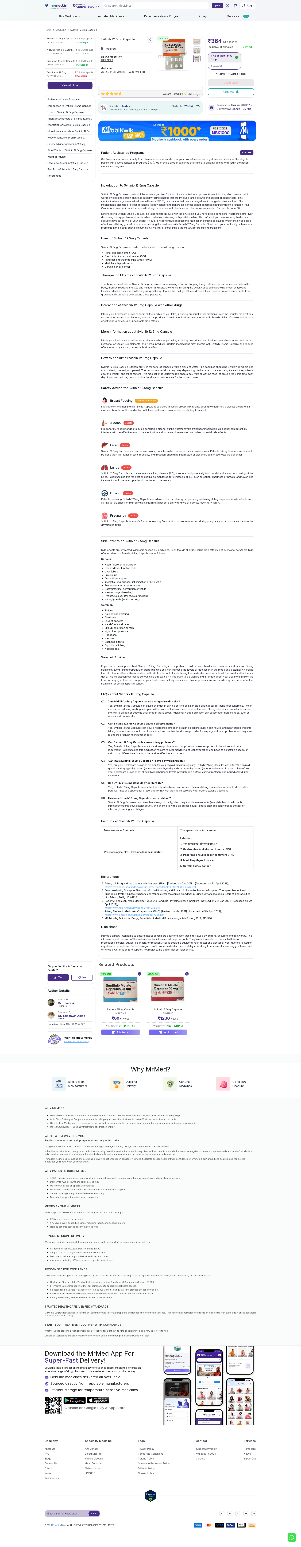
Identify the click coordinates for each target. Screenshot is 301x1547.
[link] (48, 30)
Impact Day (250, 1458)
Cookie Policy (146, 1473)
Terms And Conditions (150, 1453)
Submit (94, 1513)
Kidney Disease (94, 1458)
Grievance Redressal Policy (154, 1463)
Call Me (246, 152)
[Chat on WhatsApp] (292, 1538)
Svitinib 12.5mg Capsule (83, 29)
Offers (48, 1468)
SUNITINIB (107, 60)
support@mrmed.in (206, 1448)
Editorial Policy (146, 1468)
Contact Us (51, 1463)
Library (202, 16)
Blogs (48, 1458)
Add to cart (123, 1032)
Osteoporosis (93, 1468)
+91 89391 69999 (206, 1453)
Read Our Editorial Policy (76, 1041)
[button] (227, 5)
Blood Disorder (93, 1453)
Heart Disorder (93, 1463)
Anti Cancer (91, 1448)
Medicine (61, 29)
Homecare (250, 1448)
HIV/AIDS (90, 1473)
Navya (247, 1453)
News (48, 1473)
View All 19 (68, 85)
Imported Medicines (111, 16)
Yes (60, 977)
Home (48, 29)
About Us (50, 1448)
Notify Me (228, 91)
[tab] (196, 41)
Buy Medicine (68, 16)
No (84, 977)
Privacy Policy (146, 1448)
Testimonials (52, 1478)
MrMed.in (56, 1525)
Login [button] (250, 5)
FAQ (47, 1453)
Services (233, 16)
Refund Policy (146, 1458)
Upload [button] (217, 5)
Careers (200, 1458)
